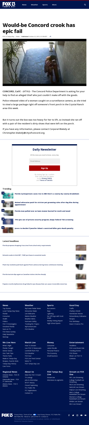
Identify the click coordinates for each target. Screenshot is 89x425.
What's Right (7, 345)
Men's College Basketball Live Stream (77, 393)
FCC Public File (30, 388)
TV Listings (28, 377)
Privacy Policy (47, 178)
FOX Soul (28, 356)
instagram (77, 415)
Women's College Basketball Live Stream (77, 398)
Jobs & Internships (31, 380)
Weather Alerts (30, 319)
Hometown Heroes (76, 314)
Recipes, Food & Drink (10, 361)
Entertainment (76, 342)
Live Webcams (30, 314)
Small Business (52, 356)
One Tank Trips (8, 353)
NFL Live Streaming (76, 377)
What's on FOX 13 (75, 356)
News (18, 36)
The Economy (52, 353)
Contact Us (29, 393)
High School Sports (53, 323)
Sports (50, 305)
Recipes (72, 319)
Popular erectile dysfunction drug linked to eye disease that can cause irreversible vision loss (35, 284)
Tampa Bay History (9, 364)
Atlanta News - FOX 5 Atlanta (10, 385)
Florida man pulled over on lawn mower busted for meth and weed (42, 211)
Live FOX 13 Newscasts (33, 348)
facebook (69, 415)
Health (5, 319)
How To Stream (30, 345)
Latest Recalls (52, 348)
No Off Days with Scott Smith (55, 317)
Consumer (6, 316)
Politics (5, 321)
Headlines (72, 345)
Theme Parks (7, 356)
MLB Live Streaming (76, 385)
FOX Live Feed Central (32, 358)
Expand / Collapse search (85, 4)
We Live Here (9, 342)
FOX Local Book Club (76, 348)
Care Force (6, 366)
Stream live (51, 377)
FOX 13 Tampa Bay (8, 36)
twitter (73, 415)
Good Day (74, 305)
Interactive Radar (31, 311)
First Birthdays (74, 321)
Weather (29, 305)
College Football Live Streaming (76, 381)
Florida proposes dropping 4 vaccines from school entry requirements (27, 245)
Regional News (10, 371)
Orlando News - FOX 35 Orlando (11, 376)
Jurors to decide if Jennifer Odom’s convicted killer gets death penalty (44, 228)
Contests (72, 358)
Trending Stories (75, 351)
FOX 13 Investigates (10, 324)
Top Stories (7, 308)
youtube (81, 415)
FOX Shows (73, 353)
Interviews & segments (55, 380)
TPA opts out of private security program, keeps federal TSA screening (44, 220)
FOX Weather (29, 329)
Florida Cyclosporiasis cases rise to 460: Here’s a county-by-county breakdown (47, 194)
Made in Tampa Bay (10, 358)
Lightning (50, 314)
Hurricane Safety (30, 321)
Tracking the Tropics (32, 324)
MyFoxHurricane (30, 326)
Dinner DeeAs (7, 351)
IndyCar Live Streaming (77, 390)
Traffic (71, 308)
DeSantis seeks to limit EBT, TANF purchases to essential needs (24, 255)
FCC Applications (31, 390)
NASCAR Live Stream (76, 387)
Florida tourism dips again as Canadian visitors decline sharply (24, 274)
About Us (29, 371)
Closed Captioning (31, 385)
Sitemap (5, 337)
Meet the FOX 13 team (33, 375)
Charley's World (74, 311)
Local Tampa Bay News (11, 311)
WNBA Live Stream (76, 401)
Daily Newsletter (8, 334)
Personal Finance (53, 351)
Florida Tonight (8, 348)
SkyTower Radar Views (33, 308)
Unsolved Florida (8, 326)
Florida (5, 314)
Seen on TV (7, 329)
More (54, 5)
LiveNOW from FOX (32, 351)
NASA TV (28, 361)
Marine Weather (30, 316)
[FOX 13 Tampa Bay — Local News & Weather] (10, 4)
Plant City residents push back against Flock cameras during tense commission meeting (33, 265)
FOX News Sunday (9, 332)
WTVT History (30, 383)
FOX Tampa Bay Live (32, 364)
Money (50, 342)
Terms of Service (46, 180)
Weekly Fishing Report (55, 321)
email (85, 415)
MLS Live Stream (75, 404)
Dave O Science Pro (76, 324)
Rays (48, 311)
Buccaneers (51, 308)
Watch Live (30, 342)
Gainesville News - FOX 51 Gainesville (11, 380)
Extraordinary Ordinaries (77, 316)
